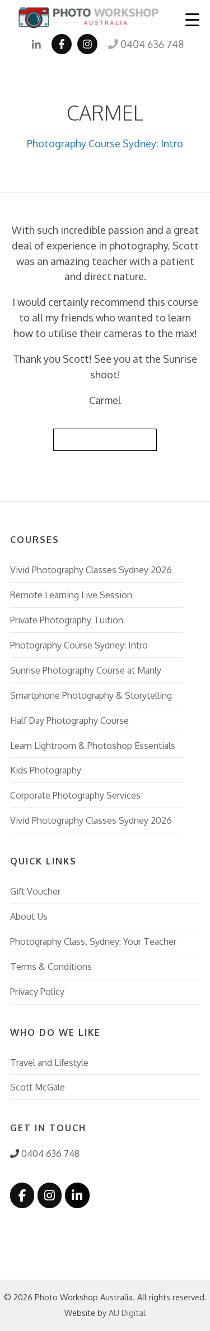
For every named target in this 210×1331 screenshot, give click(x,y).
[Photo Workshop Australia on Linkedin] (77, 1195)
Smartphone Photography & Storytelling (91, 695)
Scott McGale (37, 1087)
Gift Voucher (35, 891)
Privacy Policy (37, 991)
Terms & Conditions (51, 966)
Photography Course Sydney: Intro (105, 143)
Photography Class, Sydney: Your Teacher (93, 941)
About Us (29, 916)
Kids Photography (45, 770)
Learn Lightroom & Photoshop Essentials (92, 745)
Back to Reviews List (105, 439)
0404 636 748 (151, 44)
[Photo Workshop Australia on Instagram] (50, 1195)
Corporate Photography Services (75, 795)
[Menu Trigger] (192, 19)
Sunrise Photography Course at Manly (85, 670)
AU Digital (127, 1313)
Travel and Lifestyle (49, 1062)
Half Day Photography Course (69, 720)
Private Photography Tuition (66, 620)
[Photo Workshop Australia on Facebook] (22, 1195)
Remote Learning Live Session (71, 594)
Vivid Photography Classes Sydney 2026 (91, 569)
